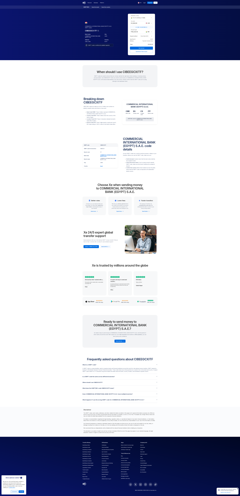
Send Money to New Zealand (87, 463)
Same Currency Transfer (106, 454)
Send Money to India (86, 447)
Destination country (135, 15)
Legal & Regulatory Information (146, 465)
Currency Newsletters (125, 469)
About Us (142, 445)
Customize (14, 491)
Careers (141, 449)
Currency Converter (124, 458)
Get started (141, 48)
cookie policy (12, 487)
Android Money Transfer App (126, 447)
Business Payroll (105, 474)
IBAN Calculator (124, 471)
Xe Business (104, 445)
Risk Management (105, 456)
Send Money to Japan (86, 454)
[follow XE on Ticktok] (156, 485)
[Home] (84, 2)
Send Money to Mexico (86, 451)
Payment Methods (105, 472)
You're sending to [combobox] (139, 17)
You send (133, 21)
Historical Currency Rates (125, 462)
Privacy (141, 458)
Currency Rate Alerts (125, 467)
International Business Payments (108, 449)
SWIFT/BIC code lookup (125, 478)
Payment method (133, 36)
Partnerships (142, 447)
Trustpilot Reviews (85, 478)
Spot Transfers (104, 451)
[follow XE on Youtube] (150, 485)
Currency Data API (105, 465)
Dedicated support (143, 454)
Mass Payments (105, 469)
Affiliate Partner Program (106, 478)
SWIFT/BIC (86, 7)
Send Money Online (86, 445)
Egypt (101, 166)
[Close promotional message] (237, 488)
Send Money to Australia (87, 460)
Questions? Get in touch (141, 51)
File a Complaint (143, 467)
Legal (141, 456)
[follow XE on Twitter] (136, 485)
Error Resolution (143, 472)
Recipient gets (134, 29)
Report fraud (84, 476)
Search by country (106, 7)
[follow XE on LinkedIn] (140, 485)
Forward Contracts (105, 458)
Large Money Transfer (86, 467)
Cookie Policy (142, 460)
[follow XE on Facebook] (130, 485)
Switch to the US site (225, 492)
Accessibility (142, 469)
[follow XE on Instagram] (146, 485)
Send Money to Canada (86, 458)
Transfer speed (85, 469)
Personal (90, 2)
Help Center (142, 451)
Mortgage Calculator (125, 476)
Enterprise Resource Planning (107, 463)
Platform (102, 2)
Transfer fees (85, 472)
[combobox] (149, 23)
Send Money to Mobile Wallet (87, 465)
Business (96, 2)
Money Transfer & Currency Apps (127, 445)
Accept (21, 491)
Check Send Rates (105, 447)
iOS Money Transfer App (125, 449)
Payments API (104, 467)
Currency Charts (124, 460)
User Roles (104, 476)
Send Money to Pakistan (86, 449)
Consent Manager (143, 463)
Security (84, 474)
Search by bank (95, 7)
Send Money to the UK (86, 456)
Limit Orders (104, 460)
